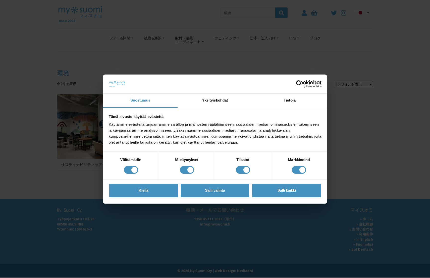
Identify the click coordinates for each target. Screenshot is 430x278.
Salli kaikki (286, 190)
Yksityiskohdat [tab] (215, 100)
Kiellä (143, 190)
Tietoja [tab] (290, 100)
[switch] (187, 170)
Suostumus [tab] (140, 100)
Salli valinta (215, 190)
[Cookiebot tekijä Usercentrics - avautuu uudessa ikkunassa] (300, 84)
